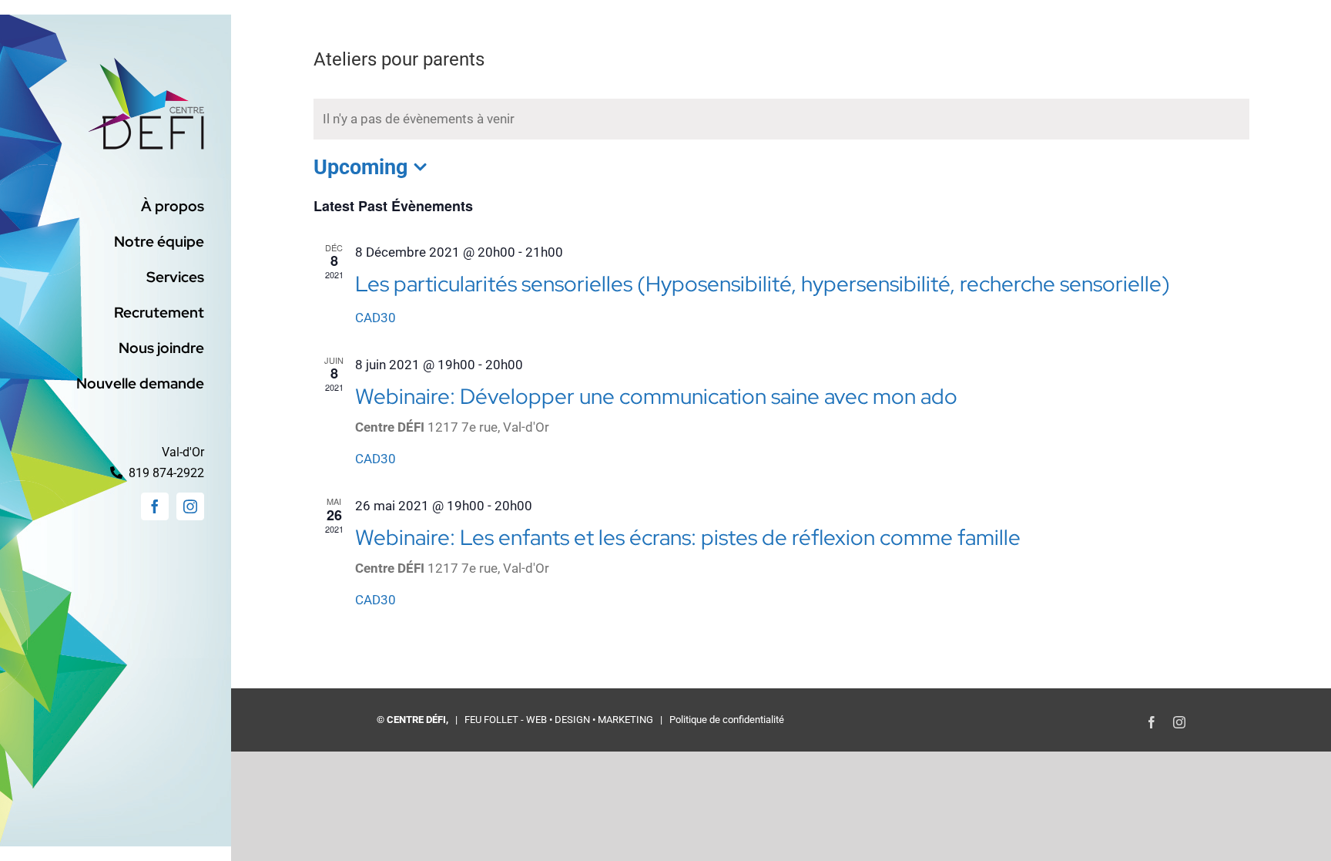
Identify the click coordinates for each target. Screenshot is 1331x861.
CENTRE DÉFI (416, 719)
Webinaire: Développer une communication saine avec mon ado (656, 396)
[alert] (781, 119)
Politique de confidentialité (726, 719)
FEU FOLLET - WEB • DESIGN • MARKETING (558, 719)
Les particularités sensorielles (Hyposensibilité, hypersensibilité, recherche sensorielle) (762, 283)
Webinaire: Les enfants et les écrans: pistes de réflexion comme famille (688, 537)
